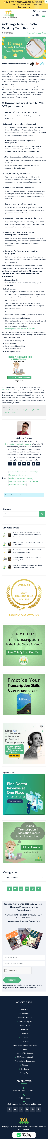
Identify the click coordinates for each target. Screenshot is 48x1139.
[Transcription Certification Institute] (9, 14)
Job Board (25, 1037)
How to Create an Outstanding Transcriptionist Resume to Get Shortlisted (23, 411)
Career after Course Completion (25, 1045)
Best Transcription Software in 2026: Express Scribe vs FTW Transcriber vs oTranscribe (27, 534)
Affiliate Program (25, 1022)
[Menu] (43, 15)
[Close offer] (46, 1)
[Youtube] (24, 463)
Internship (25, 1041)
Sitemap (25, 1065)
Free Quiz (25, 1029)
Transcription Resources (25, 1061)
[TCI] (24, 1121)
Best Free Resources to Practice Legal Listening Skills (27, 559)
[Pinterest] (28, 463)
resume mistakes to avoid (18, 472)
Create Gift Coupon (25, 1053)
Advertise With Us (25, 1018)
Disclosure (25, 1069)
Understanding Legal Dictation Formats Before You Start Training (27, 551)
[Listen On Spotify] (24, 1135)
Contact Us (25, 1014)
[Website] (38, 463)
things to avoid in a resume (18, 475)
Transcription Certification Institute (18, 444)
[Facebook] (10, 463)
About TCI (25, 1010)
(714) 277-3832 (40, 11)
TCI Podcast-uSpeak (25, 1057)
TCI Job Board (7, 390)
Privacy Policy (25, 1073)
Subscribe (12, 980)
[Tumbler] (33, 463)
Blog (25, 1049)
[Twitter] (14, 463)
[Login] (33, 15)
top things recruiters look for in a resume (20, 329)
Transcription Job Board (36, 33)
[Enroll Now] (37, 15)
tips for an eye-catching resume (20, 478)
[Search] (42, 514)
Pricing (25, 1033)
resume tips (34, 472)
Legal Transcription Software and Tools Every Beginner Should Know (27, 566)
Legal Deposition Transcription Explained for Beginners (28, 543)
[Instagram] (32, 889)
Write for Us (25, 1025)
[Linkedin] (19, 463)
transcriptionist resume (17, 485)
